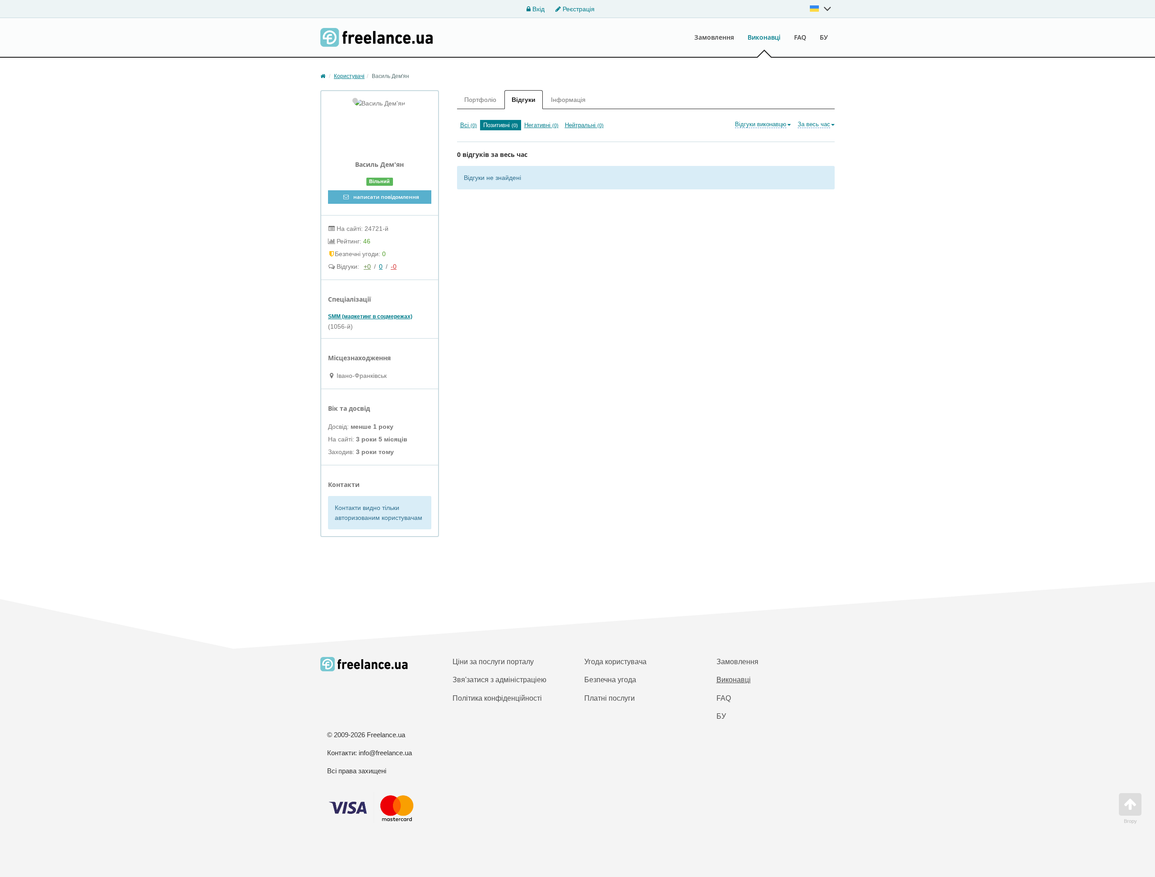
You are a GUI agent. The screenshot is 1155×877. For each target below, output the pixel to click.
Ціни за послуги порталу (493, 662)
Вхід (538, 9)
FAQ (800, 37)
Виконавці (764, 37)
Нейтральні (584, 125)
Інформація (568, 99)
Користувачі (349, 76)
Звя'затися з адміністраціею (499, 680)
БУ (824, 37)
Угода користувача (615, 662)
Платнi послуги (609, 698)
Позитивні (500, 125)
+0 (367, 266)
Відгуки (524, 99)
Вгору (1130, 821)
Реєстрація (578, 9)
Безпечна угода (610, 680)
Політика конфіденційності (497, 698)
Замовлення (714, 37)
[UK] (821, 8)
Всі (468, 125)
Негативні (541, 125)
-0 (394, 266)
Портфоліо (480, 99)
